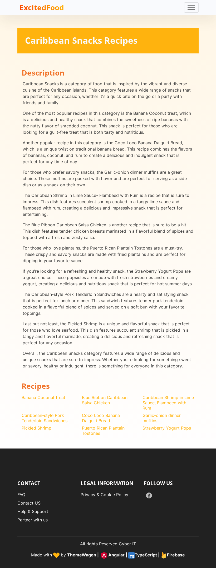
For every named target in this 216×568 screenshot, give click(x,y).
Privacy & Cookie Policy (104, 494)
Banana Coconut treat (43, 397)
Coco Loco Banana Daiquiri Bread (101, 418)
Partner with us (32, 519)
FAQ (21, 494)
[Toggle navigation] (191, 7)
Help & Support (32, 511)
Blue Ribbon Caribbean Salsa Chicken (104, 400)
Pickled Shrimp (36, 428)
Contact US (29, 503)
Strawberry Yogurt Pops (167, 428)
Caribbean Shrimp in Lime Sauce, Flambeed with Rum (168, 403)
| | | (126, 554)
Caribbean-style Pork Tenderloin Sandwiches (44, 418)
